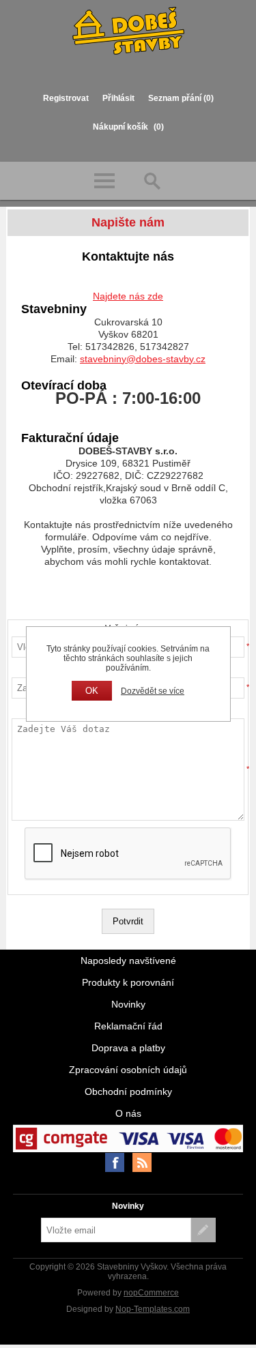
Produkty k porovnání (128, 982)
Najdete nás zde (128, 296)
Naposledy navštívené (128, 960)
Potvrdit (128, 921)
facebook (114, 1162)
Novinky (128, 1004)
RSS (142, 1162)
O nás (128, 1113)
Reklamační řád (128, 1026)
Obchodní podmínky (128, 1091)
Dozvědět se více (152, 691)
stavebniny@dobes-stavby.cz (142, 358)
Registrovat (66, 98)
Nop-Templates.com (152, 1309)
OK (91, 691)
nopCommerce (151, 1293)
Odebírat (203, 1230)
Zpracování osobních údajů (128, 1069)
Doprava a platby (128, 1047)
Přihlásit (118, 98)
